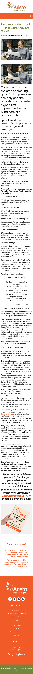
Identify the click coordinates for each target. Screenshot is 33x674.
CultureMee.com (7, 414)
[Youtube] (19, 599)
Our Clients (16, 620)
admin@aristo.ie (18, 656)
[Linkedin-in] (23, 599)
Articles (16, 628)
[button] (30, 16)
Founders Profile (16, 617)
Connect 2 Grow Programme (16, 613)
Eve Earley (10, 324)
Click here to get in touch (16, 495)
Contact (16, 635)
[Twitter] (14, 599)
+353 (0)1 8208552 (19, 654)
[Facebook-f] (10, 599)
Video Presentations (16, 632)
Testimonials (16, 625)
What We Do (16, 610)
